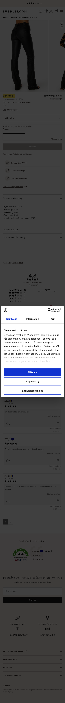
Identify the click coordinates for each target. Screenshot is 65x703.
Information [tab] (32, 319)
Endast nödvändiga (32, 390)
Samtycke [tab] (11, 319)
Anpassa (30, 381)
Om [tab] (53, 319)
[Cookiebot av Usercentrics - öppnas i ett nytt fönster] (47, 310)
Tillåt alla (32, 372)
